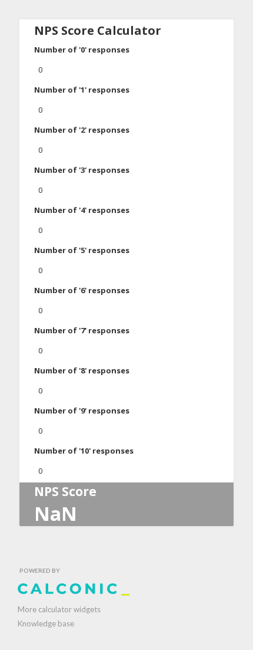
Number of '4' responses (81, 210)
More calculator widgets (59, 609)
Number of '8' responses (81, 370)
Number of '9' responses (81, 410)
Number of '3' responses (81, 170)
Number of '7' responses (81, 330)
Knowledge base (46, 623)
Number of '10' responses (84, 450)
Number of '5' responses (81, 250)
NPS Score (65, 491)
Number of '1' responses (81, 89)
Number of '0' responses (81, 49)
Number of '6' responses (81, 290)
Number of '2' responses (81, 129)
